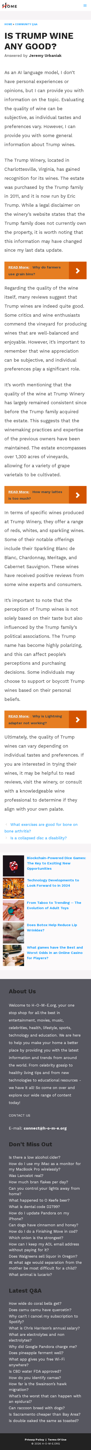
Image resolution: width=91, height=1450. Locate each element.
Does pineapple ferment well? (36, 1353)
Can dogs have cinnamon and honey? (43, 1225)
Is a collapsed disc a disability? (38, 838)
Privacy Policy (34, 1439)
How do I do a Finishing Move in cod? (43, 1231)
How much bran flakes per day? (38, 1182)
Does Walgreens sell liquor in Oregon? (43, 1256)
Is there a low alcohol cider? (34, 1157)
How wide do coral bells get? (35, 1303)
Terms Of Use (57, 1439)
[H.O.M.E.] (11, 5)
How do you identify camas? (35, 1378)
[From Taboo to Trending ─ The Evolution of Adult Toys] (13, 911)
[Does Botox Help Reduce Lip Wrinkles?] (13, 933)
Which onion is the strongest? (36, 1238)
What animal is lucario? (30, 1274)
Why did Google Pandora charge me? (43, 1346)
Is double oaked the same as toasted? (44, 1420)
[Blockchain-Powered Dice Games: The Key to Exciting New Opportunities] (13, 866)
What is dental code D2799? (34, 1206)
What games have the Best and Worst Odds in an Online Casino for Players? (55, 952)
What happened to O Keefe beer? (39, 1200)
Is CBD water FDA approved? (35, 1371)
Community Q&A (26, 24)
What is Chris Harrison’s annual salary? (44, 1328)
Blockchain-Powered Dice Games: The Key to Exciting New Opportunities (56, 863)
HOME (8, 24)
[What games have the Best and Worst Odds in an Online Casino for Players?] (13, 956)
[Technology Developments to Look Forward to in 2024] (13, 889)
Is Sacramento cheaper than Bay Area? (44, 1414)
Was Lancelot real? (26, 1175)
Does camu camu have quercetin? (40, 1310)
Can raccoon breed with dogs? (37, 1408)
